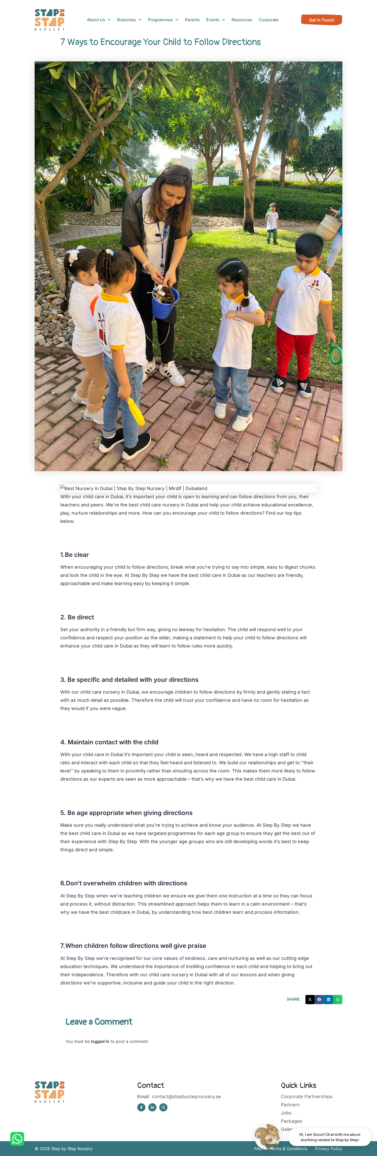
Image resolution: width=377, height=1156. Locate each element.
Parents (192, 19)
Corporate (269, 19)
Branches (126, 19)
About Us (96, 19)
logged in (100, 1041)
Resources (242, 19)
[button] (310, 999)
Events (213, 19)
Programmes (160, 19)
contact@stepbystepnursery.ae (186, 1096)
